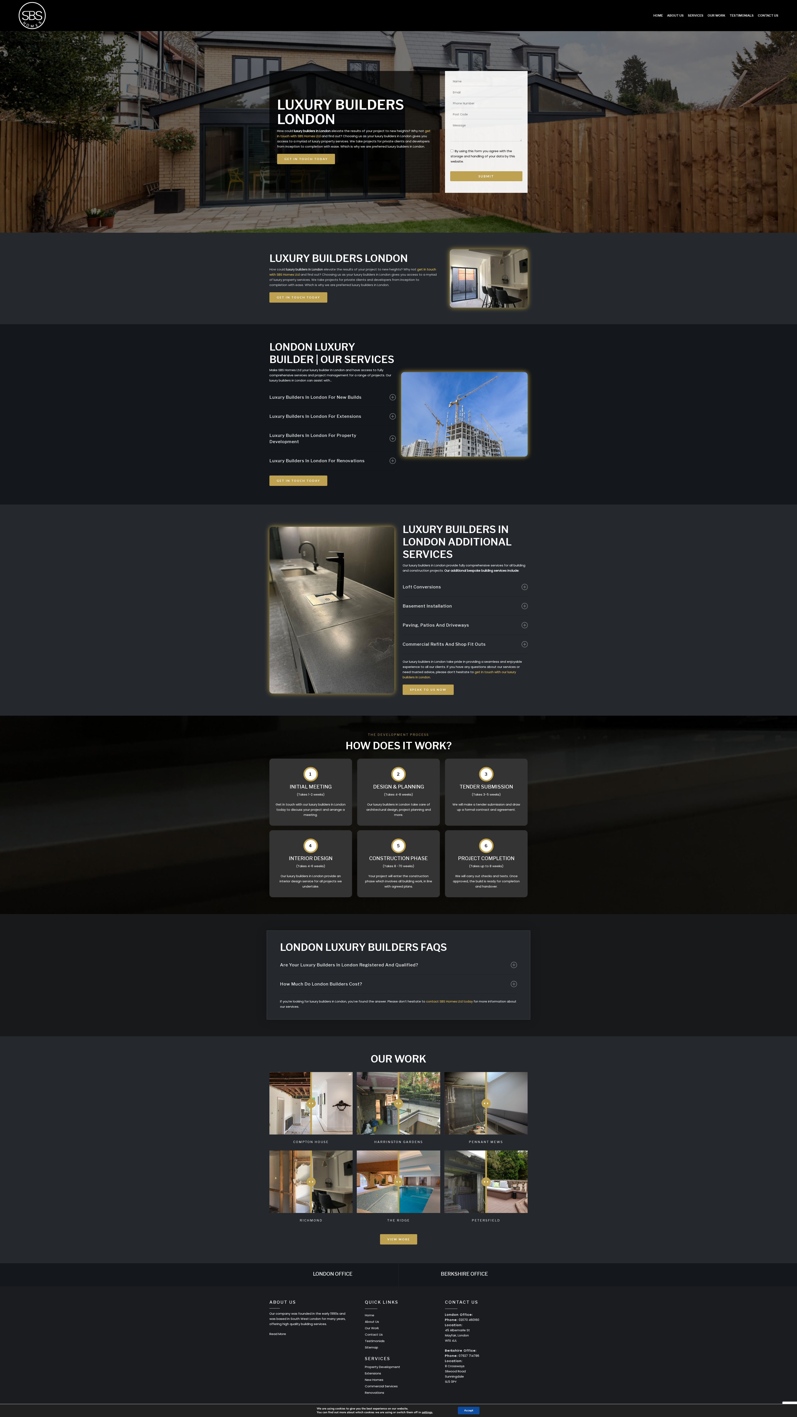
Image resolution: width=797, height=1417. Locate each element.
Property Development (382, 1367)
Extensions (373, 1373)
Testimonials (375, 1341)
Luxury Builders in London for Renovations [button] (317, 460)
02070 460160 (469, 1320)
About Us (372, 1321)
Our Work (372, 1328)
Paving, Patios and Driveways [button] (436, 625)
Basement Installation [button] (427, 606)
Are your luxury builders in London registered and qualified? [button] (349, 964)
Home (369, 1315)
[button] (306, 159)
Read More (277, 1334)
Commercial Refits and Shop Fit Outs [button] (444, 644)
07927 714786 (469, 1355)
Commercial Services (381, 1386)
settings (427, 1412)
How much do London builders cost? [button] (321, 984)
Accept (468, 1410)
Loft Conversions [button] (422, 586)
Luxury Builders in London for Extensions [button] (315, 416)
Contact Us (374, 1334)
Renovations (374, 1392)
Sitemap (371, 1347)
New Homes (374, 1380)
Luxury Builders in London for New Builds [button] (315, 397)
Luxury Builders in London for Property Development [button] (312, 438)
